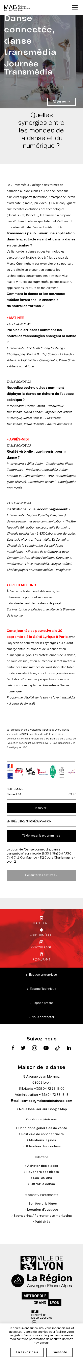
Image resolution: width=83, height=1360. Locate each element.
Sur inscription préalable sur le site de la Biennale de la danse (41, 612)
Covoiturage (41, 947)
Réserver (40, 808)
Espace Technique (43, 988)
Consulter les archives (40, 875)
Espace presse (43, 1003)
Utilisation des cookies (43, 1146)
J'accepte (59, 1352)
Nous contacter (43, 1017)
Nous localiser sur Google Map (43, 1109)
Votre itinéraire (41, 935)
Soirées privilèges (42, 1203)
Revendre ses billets (42, 1171)
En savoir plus (27, 1352)
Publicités (42, 1221)
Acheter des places (42, 1165)
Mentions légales (42, 1140)
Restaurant (41, 959)
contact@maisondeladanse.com (46, 1100)
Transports (41, 923)
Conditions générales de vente (42, 1128)
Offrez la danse (42, 1184)
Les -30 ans (42, 1178)
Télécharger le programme (40, 835)
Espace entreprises (43, 974)
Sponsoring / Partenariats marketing (42, 1215)
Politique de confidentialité (42, 1134)
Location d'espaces (42, 1209)
